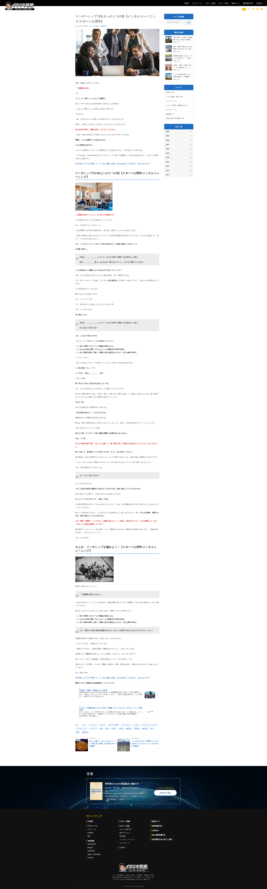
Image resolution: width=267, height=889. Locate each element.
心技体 (113, 728)
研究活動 (91, 841)
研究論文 (90, 847)
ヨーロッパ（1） (171, 109)
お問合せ (259, 3)
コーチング (93, 725)
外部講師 (90, 833)
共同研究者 (91, 851)
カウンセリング (125, 843)
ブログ (122, 847)
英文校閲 (122, 836)
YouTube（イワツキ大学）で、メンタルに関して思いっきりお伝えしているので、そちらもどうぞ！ (113, 163)
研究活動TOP (91, 844)
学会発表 (90, 857)
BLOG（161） (170, 92)
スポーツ (102, 725)
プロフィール (197, 3)
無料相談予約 (248, 3)
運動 (77, 732)
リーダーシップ (81, 728)
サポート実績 (210, 3)
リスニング (93, 728)
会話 (101, 728)
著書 (88, 836)
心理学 (121, 728)
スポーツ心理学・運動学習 (97, 26)
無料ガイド (236, 3)
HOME (186, 3)
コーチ (84, 725)
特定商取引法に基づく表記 (162, 839)
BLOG (86, 26)
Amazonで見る (165, 793)
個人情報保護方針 (159, 835)
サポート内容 (223, 3)
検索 (188, 22)
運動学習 (85, 732)
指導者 (137, 728)
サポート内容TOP (125, 829)
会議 (107, 728)
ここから (105, 683)
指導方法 (129, 728)
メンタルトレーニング (149, 725)
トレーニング (125, 725)
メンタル (136, 725)
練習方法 (145, 728)
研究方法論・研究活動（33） (175, 118)
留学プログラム (125, 833)
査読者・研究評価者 (94, 854)
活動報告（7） (171, 114)
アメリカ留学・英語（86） (175, 96)
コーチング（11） (172, 101)
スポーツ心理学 (113, 725)
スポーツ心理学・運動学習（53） (177, 105)
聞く (152, 728)
